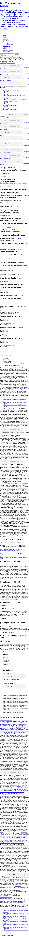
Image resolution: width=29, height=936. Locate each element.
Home (4, 35)
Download (5, 91)
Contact (5, 47)
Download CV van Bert (6, 720)
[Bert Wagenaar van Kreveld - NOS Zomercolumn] (14, 550)
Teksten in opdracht (8, 50)
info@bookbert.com (15, 902)
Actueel (5, 36)
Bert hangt (5, 41)
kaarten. (9, 173)
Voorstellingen (6, 51)
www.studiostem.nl (5, 895)
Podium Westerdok (23, 779)
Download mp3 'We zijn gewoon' (11, 679)
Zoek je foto (3, 62)
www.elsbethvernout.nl (6, 897)
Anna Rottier (3, 783)
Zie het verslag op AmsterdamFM (20, 388)
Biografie (5, 39)
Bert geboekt (6, 40)
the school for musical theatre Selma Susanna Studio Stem (13, 787)
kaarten (9, 227)
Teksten (5, 48)
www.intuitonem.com (14, 888)
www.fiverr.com (24, 887)
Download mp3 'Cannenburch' (7, 117)
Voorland (25, 701)
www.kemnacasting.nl (5, 899)
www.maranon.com (5, 891)
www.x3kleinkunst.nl (5, 893)
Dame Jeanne (5, 782)
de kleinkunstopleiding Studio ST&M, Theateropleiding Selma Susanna (14, 724)
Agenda (5, 37)
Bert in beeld (6, 43)
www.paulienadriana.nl (5, 898)
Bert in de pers (6, 46)
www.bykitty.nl (4, 887)
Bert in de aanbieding (8, 44)
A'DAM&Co (19, 238)
